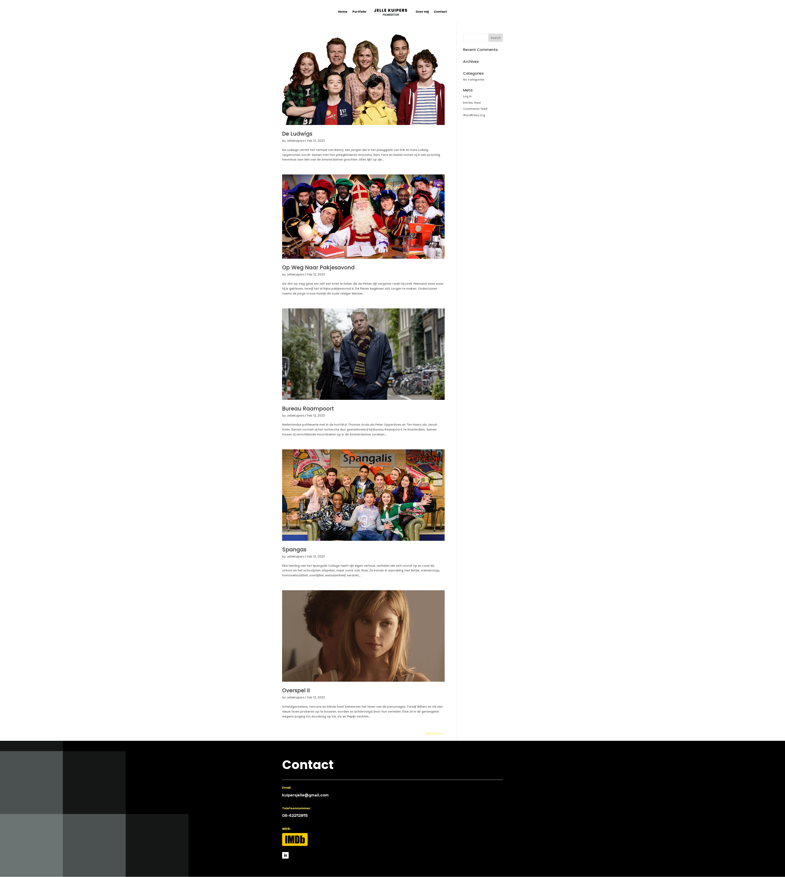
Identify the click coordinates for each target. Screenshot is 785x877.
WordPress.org (474, 115)
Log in (467, 96)
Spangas (294, 549)
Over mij (422, 12)
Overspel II (296, 690)
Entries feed (472, 103)
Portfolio (359, 12)
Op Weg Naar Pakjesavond (318, 267)
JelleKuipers (296, 141)
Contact (440, 12)
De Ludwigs (297, 133)
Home (342, 12)
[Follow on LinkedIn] (285, 855)
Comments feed (475, 109)
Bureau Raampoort (308, 408)
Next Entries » (435, 733)
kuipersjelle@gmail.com (305, 795)
